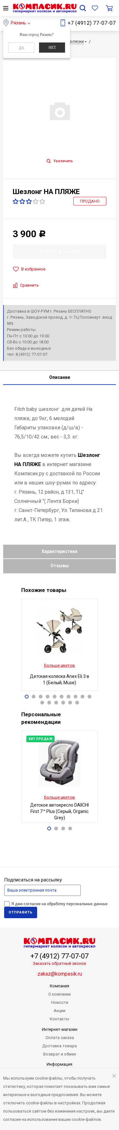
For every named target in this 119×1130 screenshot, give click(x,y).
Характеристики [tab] (59, 551)
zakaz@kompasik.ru (59, 974)
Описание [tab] (59, 377)
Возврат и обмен (59, 1054)
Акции (59, 1010)
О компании (59, 994)
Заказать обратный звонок (59, 963)
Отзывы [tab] (59, 565)
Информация (59, 1064)
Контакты (59, 1018)
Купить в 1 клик (59, 252)
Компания (59, 986)
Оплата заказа (59, 1037)
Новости (59, 1002)
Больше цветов (59, 665)
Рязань (18, 22)
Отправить (21, 912)
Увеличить (62, 161)
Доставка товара (59, 1045)
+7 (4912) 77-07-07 (92, 23)
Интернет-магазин (59, 1029)
